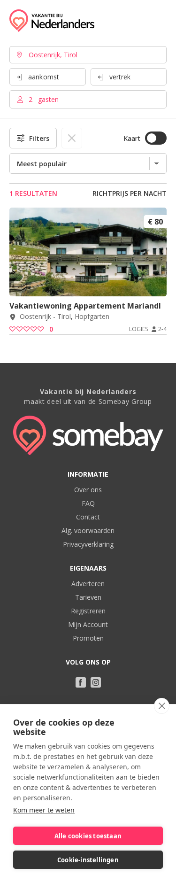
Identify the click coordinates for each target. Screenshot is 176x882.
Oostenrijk (35, 316)
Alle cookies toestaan (88, 836)
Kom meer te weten (44, 809)
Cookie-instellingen (88, 860)
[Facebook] (81, 682)
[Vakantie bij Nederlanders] (51, 20)
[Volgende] (156, 284)
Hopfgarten (92, 316)
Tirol (64, 316)
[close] (161, 706)
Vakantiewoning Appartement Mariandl (85, 306)
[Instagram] (96, 682)
